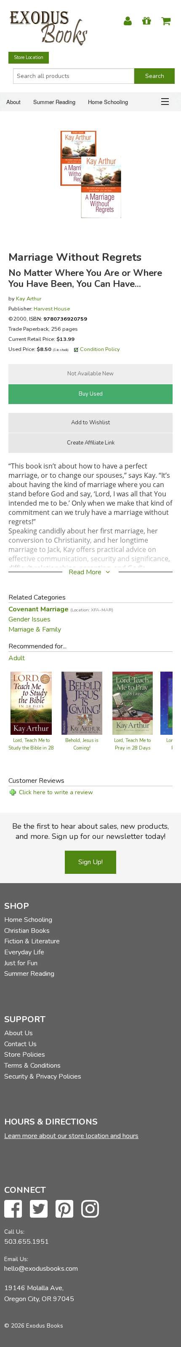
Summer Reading (54, 102)
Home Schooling (108, 102)
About (13, 102)
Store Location (28, 57)
